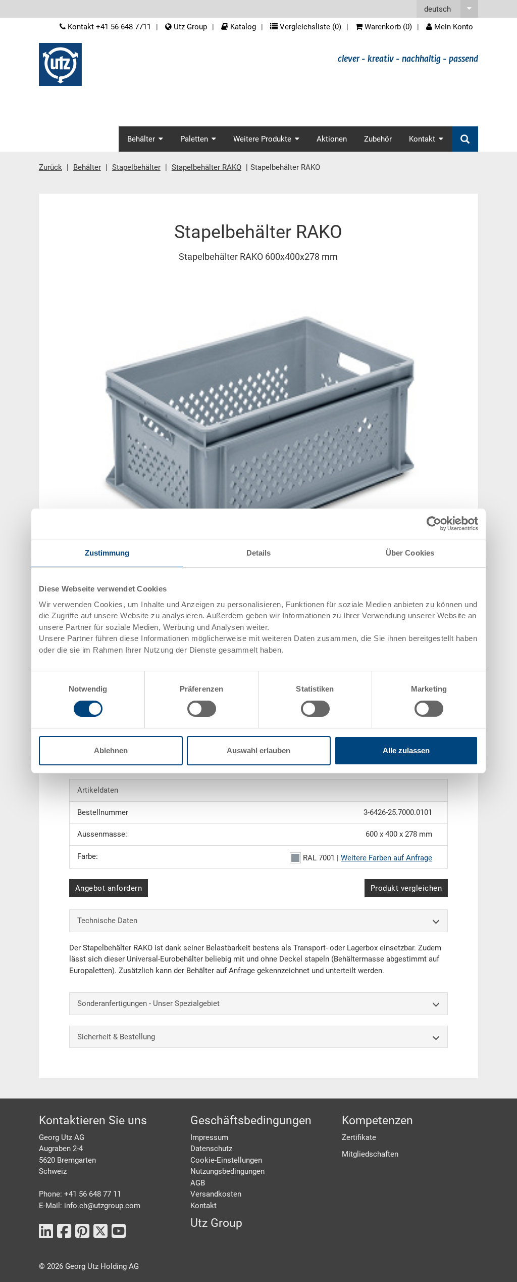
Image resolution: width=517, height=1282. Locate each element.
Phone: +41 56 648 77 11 (80, 1194)
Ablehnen (111, 750)
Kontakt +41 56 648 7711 (108, 26)
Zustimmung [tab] (107, 552)
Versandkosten (215, 1194)
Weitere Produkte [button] (262, 139)
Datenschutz (211, 1148)
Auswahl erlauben (258, 750)
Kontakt (203, 1205)
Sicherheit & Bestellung (116, 1036)
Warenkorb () (387, 26)
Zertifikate (359, 1137)
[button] (447, 9)
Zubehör (378, 139)
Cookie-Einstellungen (226, 1160)
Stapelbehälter (136, 167)
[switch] (201, 709)
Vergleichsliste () (309, 26)
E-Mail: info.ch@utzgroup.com (89, 1205)
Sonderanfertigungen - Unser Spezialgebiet (148, 1003)
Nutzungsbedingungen (227, 1171)
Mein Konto (452, 26)
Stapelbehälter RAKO (206, 167)
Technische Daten (107, 920)
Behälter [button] (141, 139)
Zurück (50, 167)
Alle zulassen (406, 750)
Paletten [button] (194, 139)
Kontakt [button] (422, 139)
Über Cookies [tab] (410, 552)
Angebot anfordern (108, 888)
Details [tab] (258, 552)
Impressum (209, 1137)
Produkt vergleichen (406, 888)
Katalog (242, 26)
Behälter (87, 167)
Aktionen (332, 139)
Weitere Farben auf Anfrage (386, 857)
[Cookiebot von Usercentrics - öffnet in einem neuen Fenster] (434, 523)
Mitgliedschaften (370, 1154)
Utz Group (189, 26)
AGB (197, 1182)
